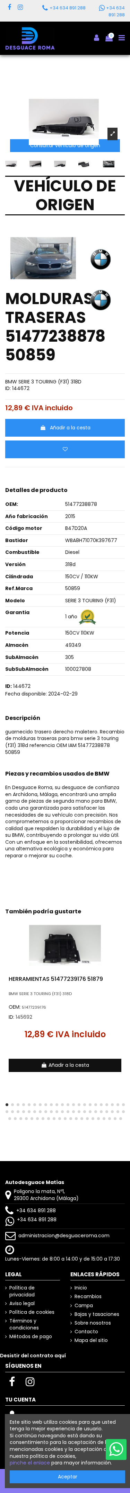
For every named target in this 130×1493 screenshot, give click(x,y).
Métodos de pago (30, 1336)
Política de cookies (31, 1312)
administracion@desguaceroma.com (64, 1235)
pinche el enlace (30, 1462)
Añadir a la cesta (70, 427)
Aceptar (67, 1476)
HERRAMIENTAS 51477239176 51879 (56, 979)
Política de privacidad (22, 1291)
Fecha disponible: (26, 694)
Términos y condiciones (24, 1324)
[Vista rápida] (119, 941)
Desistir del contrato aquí (33, 1355)
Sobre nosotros (93, 1323)
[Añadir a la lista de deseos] (65, 449)
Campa (84, 1305)
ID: (8, 388)
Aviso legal (22, 1303)
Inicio (81, 1288)
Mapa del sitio (91, 1340)
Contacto (86, 1331)
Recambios (88, 1296)
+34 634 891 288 (36, 1210)
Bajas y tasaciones (97, 1314)
